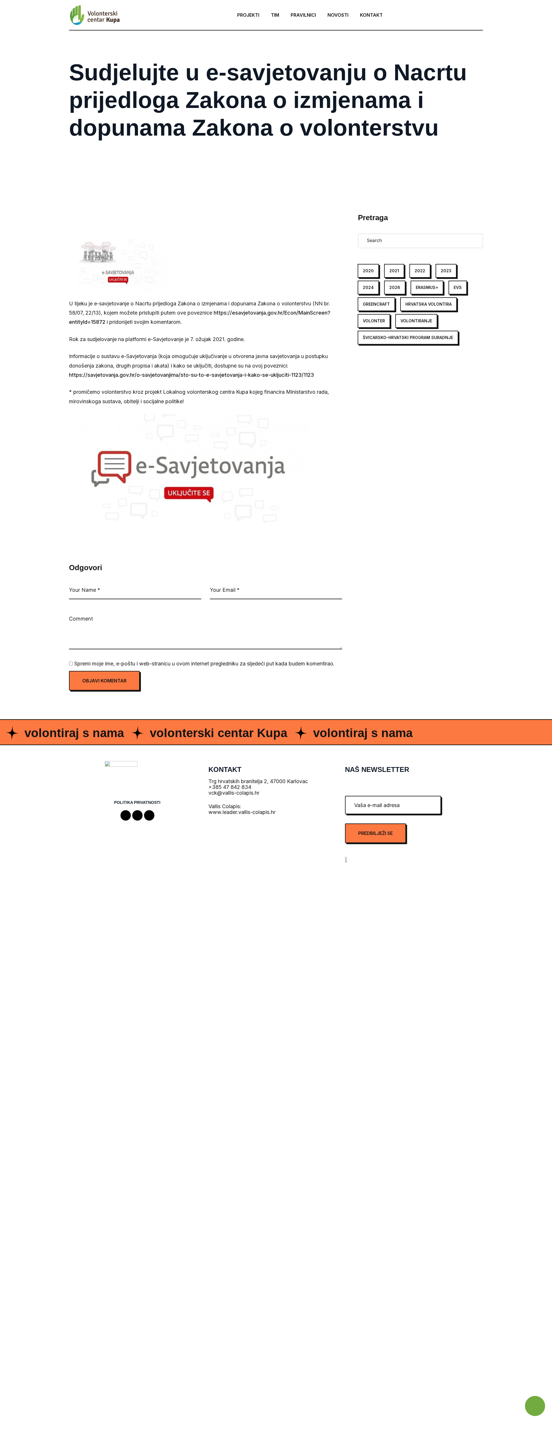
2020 (368, 270)
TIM (275, 15)
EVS (458, 287)
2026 (394, 287)
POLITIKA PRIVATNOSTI (137, 802)
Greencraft (376, 304)
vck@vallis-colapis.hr (233, 793)
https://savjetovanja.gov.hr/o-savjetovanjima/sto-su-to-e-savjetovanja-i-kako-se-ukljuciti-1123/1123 (191, 375)
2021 (394, 270)
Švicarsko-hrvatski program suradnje (408, 337)
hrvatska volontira (428, 304)
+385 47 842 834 (229, 787)
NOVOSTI (337, 15)
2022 (420, 270)
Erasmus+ (427, 287)
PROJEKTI (248, 15)
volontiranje (416, 320)
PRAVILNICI (303, 15)
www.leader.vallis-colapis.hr (241, 812)
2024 (368, 287)
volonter (374, 320)
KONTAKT (371, 15)
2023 (446, 270)
